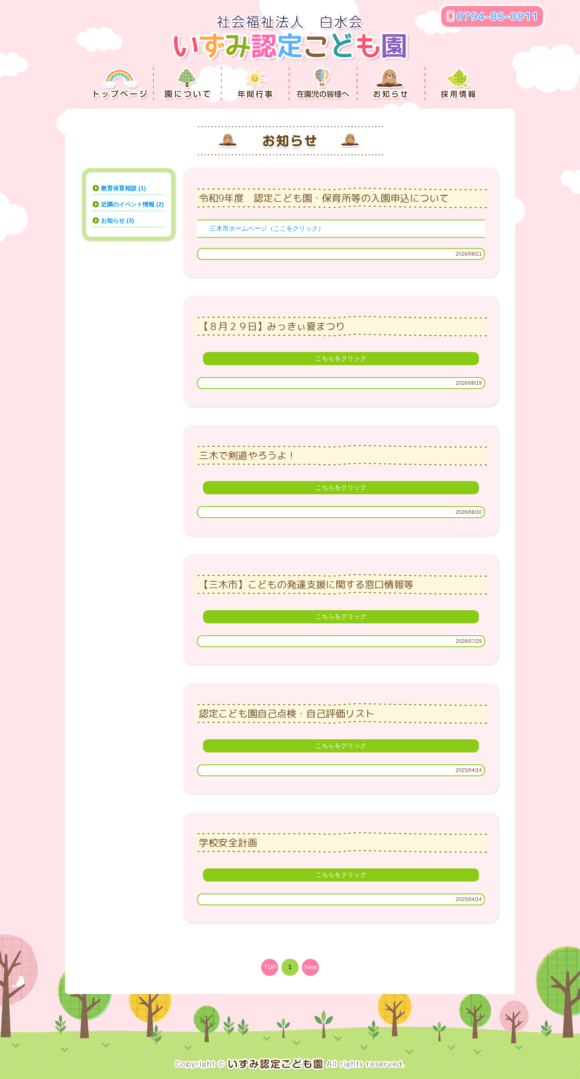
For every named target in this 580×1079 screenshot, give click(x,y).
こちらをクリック (340, 358)
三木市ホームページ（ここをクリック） (267, 228)
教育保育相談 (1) (123, 188)
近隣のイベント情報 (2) (132, 204)
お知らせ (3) (117, 220)
